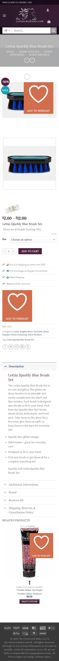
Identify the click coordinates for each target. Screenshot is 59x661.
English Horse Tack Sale (31, 331)
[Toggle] (5, 366)
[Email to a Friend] (16, 346)
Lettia (16, 331)
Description (16, 366)
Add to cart (30, 251)
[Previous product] (32, 60)
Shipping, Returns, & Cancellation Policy (22, 510)
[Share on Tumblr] (28, 346)
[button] (4, 15)
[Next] (14, 130)
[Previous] (5, 130)
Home (10, 51)
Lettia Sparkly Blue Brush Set (20, 339)
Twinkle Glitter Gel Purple (29, 590)
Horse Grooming (19, 334)
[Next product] (26, 60)
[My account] (47, 9)
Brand (13, 492)
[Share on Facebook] (5, 346)
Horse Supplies (29, 51)
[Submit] (53, 30)
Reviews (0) (16, 500)
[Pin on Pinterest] (22, 346)
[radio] (29, 582)
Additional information (23, 484)
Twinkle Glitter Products (29, 593)
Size (4, 239)
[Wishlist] (49, 16)
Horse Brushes (39, 54)
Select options (29, 601)
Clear (54, 234)
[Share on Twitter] (11, 346)
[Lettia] (11, 208)
